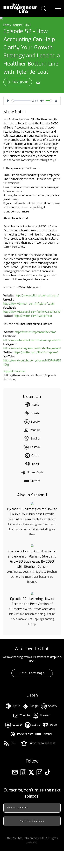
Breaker (35, 438)
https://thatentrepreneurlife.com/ (35, 332)
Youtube (35, 430)
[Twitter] (31, 772)
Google (35, 413)
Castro (35, 455)
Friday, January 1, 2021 (17, 25)
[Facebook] (23, 772)
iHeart (35, 464)
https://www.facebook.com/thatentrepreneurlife (33, 340)
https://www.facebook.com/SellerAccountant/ (31, 312)
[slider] (21, 100)
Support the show (14, 371)
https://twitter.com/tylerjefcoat (33, 316)
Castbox (35, 447)
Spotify (35, 421)
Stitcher (35, 481)
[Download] (38, 82)
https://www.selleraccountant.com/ (37, 295)
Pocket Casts (35, 472)
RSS (13, 743)
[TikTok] (48, 772)
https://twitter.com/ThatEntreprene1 (36, 352)
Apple (35, 404)
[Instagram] (39, 772)
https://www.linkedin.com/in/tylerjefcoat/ (28, 303)
